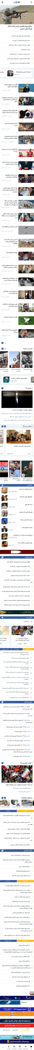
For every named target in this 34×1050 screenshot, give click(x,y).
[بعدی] (2, 343)
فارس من (29, 617)
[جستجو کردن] (31, 2)
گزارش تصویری (27, 763)
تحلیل (30, 388)
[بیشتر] (3, 1048)
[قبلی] (5, 343)
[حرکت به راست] (5, 798)
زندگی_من (28, 426)
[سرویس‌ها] (2, 2)
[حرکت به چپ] (2, 798)
